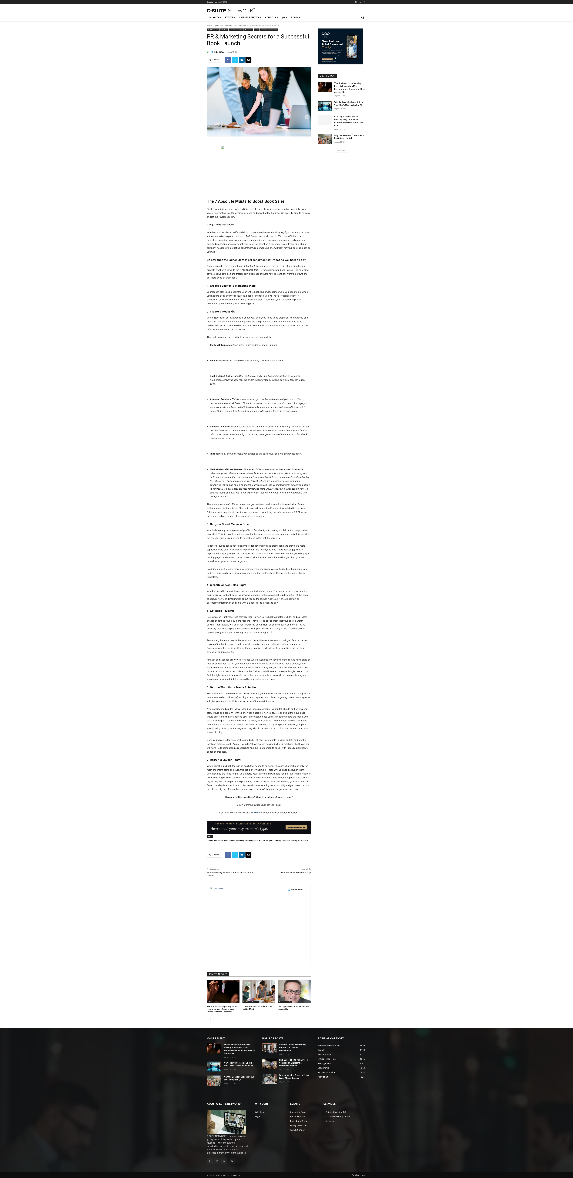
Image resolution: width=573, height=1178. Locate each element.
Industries (224, 30)
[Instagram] (356, 2)
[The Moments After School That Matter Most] (258, 991)
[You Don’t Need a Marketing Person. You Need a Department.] (269, 1048)
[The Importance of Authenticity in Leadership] (294, 991)
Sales (257, 30)
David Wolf (220, 52)
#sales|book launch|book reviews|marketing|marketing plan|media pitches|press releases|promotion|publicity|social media (258, 840)
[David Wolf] (209, 52)
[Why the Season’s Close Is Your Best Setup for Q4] (325, 139)
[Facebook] (352, 2)
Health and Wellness (250, 1002)
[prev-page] (209, 1019)
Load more (340, 150)
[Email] (248, 60)
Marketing (248, 30)
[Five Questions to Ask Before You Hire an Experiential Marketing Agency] (269, 1064)
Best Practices (231, 25)
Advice (210, 1002)
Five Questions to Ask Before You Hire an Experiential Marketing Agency (293, 1063)
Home (209, 25)
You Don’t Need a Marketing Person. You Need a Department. (292, 1047)
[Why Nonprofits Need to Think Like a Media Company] (269, 1079)
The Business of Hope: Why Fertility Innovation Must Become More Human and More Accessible (222, 1009)
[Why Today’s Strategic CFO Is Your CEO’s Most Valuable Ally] (325, 106)
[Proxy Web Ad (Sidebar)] (340, 65)
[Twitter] (364, 2)
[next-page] (213, 1019)
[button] (362, 17)
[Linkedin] (360, 2)
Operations (218, 25)
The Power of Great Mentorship (295, 872)
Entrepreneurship (236, 30)
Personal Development (269, 30)
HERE (257, 812)
